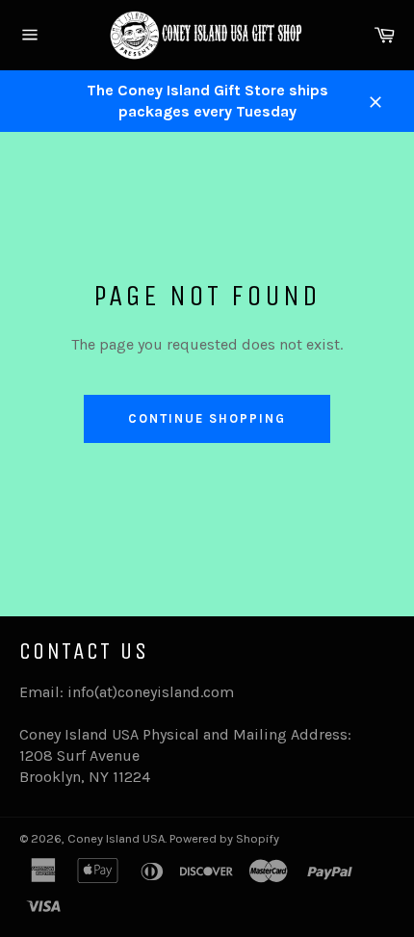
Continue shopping (206, 418)
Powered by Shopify (224, 838)
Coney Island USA (116, 838)
